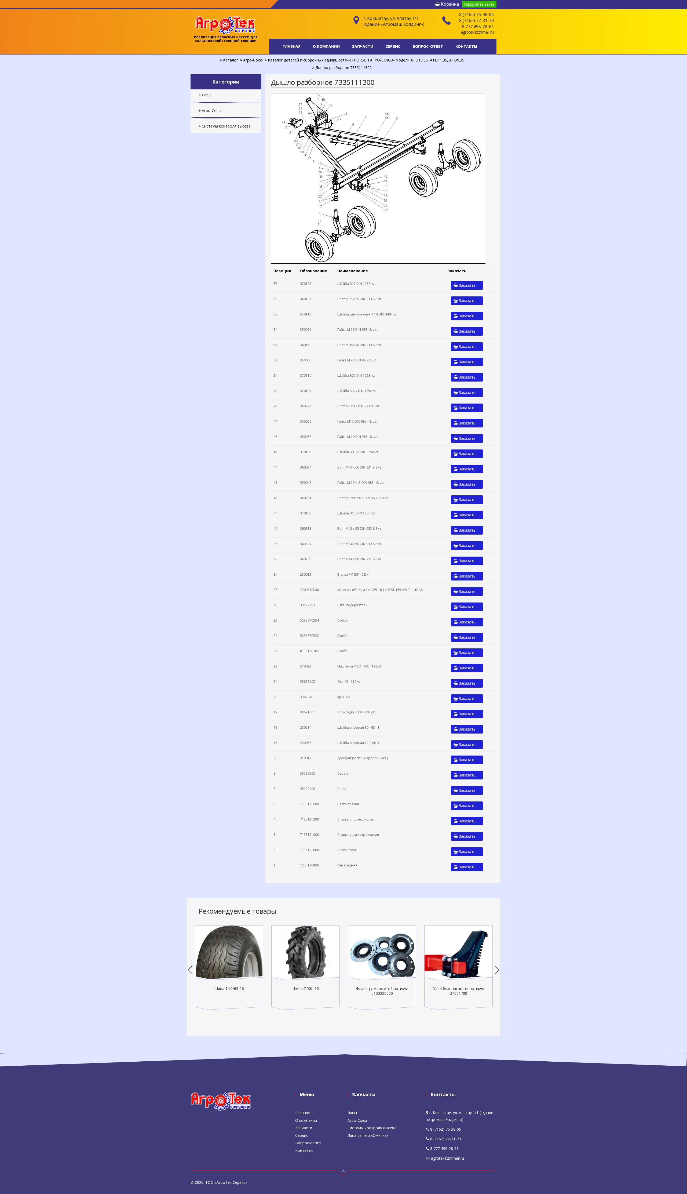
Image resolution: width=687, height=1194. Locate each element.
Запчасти (362, 46)
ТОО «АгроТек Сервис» (226, 1182)
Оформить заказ (479, 4)
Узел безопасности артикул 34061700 (458, 991)
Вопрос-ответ (428, 46)
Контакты (466, 46)
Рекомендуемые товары (237, 911)
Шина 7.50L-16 (306, 988)
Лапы (206, 94)
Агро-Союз (211, 110)
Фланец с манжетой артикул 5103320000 (382, 991)
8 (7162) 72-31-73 (476, 20)
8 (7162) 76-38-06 (476, 14)
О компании (326, 46)
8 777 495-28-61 (478, 27)
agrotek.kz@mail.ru (477, 32)
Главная (292, 46)
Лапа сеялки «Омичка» (368, 1135)
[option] (229, 967)
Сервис (393, 46)
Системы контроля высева (226, 126)
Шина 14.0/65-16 (229, 988)
